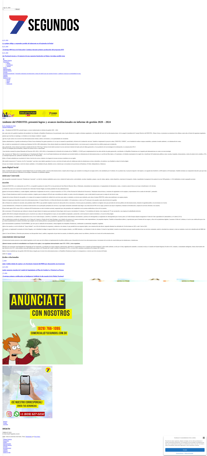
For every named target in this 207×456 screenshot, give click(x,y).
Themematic (28, 436)
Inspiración (9, 83)
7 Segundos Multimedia (7, 127)
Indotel (9, 253)
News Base (37, 436)
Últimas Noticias (7, 60)
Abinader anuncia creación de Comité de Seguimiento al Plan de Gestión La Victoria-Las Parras (32, 270)
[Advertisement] (103, 97)
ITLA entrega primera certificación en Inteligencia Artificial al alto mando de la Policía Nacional (32, 276)
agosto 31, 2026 (4, 40)
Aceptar (185, 450)
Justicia (8, 63)
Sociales (5, 72)
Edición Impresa (7, 70)
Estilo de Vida (6, 78)
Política (5, 67)
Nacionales (6, 62)
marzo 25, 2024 (4, 267)
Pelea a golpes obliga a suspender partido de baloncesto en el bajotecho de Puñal (26, 43)
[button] (204, 438)
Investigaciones (42, 73)
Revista (8, 79)
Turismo (8, 66)
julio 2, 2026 (3, 260)
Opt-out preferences (180, 453)
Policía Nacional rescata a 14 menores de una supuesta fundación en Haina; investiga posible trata (32, 56)
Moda (7, 82)
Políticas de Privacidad (188, 453)
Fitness (8, 81)
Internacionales (7, 69)
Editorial (5, 76)
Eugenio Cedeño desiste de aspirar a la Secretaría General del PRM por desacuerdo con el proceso (32, 264)
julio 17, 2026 (3, 273)
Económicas (9, 65)
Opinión (5, 75)
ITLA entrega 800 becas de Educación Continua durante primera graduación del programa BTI (32, 49)
